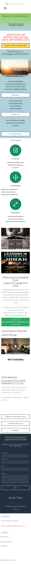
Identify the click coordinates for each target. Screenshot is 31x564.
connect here (15, 320)
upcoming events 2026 (15, 423)
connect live (15, 114)
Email (2, 466)
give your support (15, 134)
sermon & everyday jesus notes (15, 416)
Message (3, 473)
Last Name (4, 459)
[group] (14, 67)
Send (15, 488)
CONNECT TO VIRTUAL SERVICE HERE (15, 45)
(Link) (25, 526)
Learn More (15, 95)
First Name (4, 453)
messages (15, 430)
